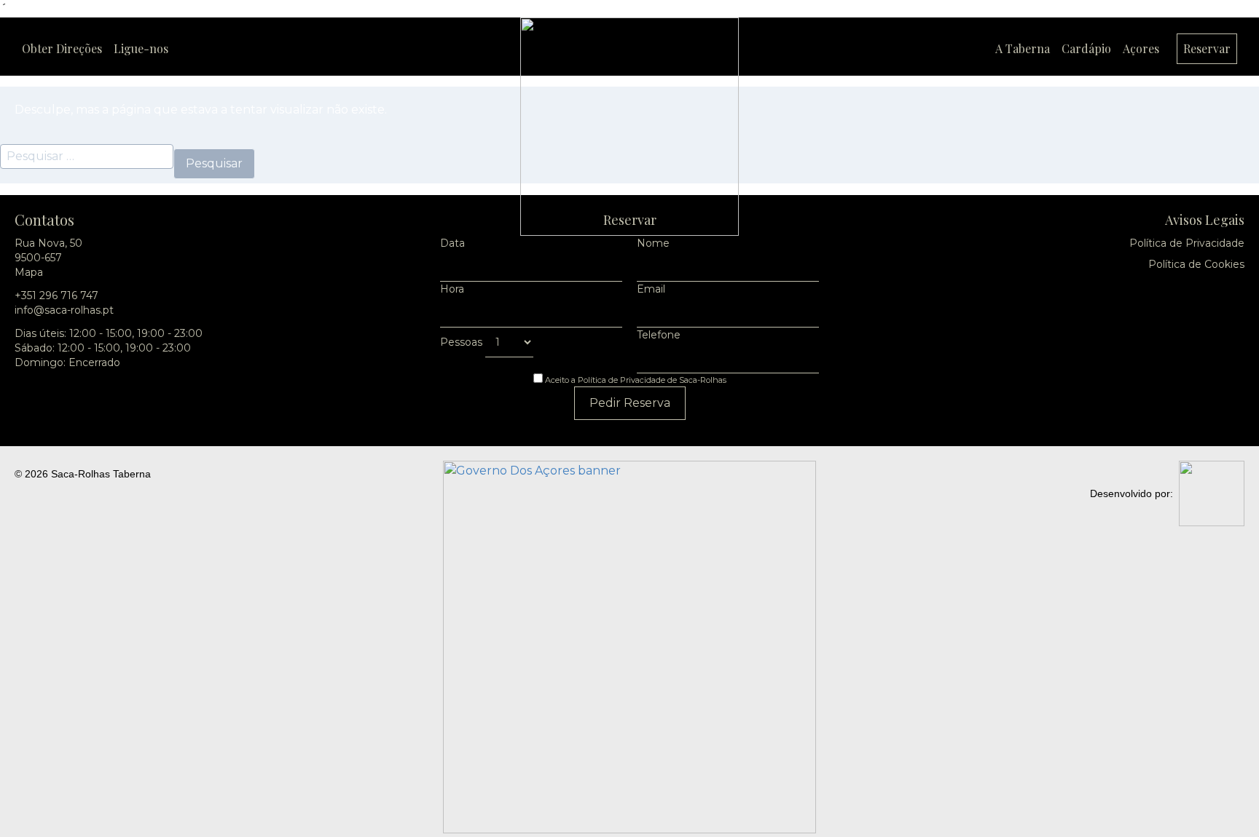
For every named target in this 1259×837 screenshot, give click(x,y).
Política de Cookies (1196, 264)
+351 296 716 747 (56, 295)
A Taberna (1022, 48)
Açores (1141, 48)
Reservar (1207, 48)
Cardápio (1086, 48)
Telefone (659, 334)
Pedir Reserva (629, 403)
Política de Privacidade (1186, 243)
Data (452, 243)
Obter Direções (62, 48)
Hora (452, 288)
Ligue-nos (141, 48)
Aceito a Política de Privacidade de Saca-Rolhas (634, 380)
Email (651, 288)
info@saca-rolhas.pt (64, 310)
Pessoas (462, 342)
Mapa (29, 272)
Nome (653, 243)
